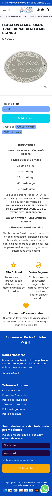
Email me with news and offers (19, 460)
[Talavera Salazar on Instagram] (26, 342)
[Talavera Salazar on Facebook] (22, 342)
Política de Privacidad (14, 400)
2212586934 (11, 373)
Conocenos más (11, 390)
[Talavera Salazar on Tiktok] (29, 342)
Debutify (35, 485)
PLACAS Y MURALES (25, 127)
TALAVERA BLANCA (12, 132)
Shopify (16, 485)
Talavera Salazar (28, 482)
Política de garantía (13, 409)
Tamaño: (10, 104)
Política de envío (11, 413)
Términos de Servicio (14, 404)
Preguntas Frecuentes (15, 395)
